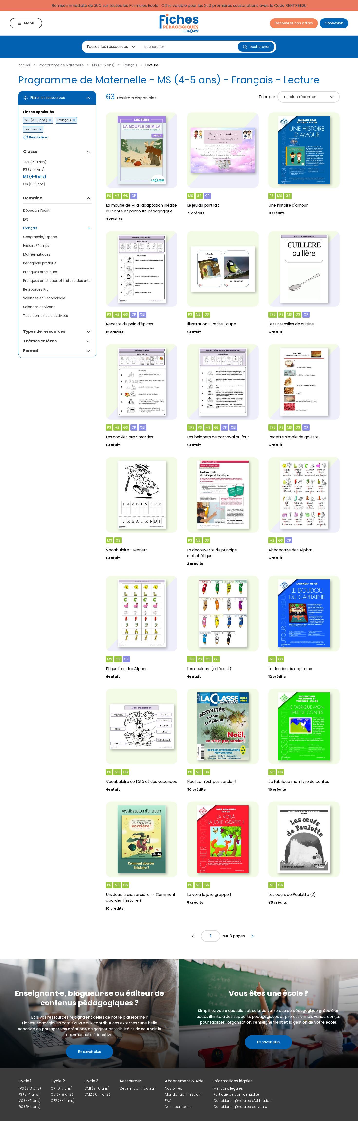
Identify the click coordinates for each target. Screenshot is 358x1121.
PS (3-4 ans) (34, 169)
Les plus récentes (299, 97)
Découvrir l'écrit (36, 210)
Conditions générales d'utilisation (242, 1100)
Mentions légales (228, 1088)
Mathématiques (36, 254)
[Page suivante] (252, 936)
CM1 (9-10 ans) (96, 1088)
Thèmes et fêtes (40, 341)
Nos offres (173, 1088)
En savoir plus (89, 1051)
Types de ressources (44, 331)
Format (31, 351)
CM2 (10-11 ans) (97, 1094)
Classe (30, 151)
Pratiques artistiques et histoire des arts (56, 280)
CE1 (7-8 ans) (62, 1094)
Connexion (334, 23)
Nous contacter (178, 1106)
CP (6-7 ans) (61, 1088)
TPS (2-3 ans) (35, 162)
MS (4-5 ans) (103, 65)
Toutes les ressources (107, 46)
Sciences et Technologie (44, 298)
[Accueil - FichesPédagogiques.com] (179, 23)
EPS (26, 219)
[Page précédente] (193, 936)
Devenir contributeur (137, 1088)
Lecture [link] (151, 65)
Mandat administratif (183, 1094)
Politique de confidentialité (236, 1094)
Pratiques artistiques (40, 271)
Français (130, 65)
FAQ (168, 1100)
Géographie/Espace (40, 236)
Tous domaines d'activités (45, 315)
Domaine (32, 198)
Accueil (24, 65)
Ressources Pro (36, 289)
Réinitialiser (38, 137)
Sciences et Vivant (39, 306)
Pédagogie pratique (40, 263)
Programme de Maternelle (61, 65)
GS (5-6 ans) (34, 184)
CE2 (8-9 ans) (63, 1100)
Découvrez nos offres (294, 23)
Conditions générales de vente (240, 1106)
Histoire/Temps (36, 245)
